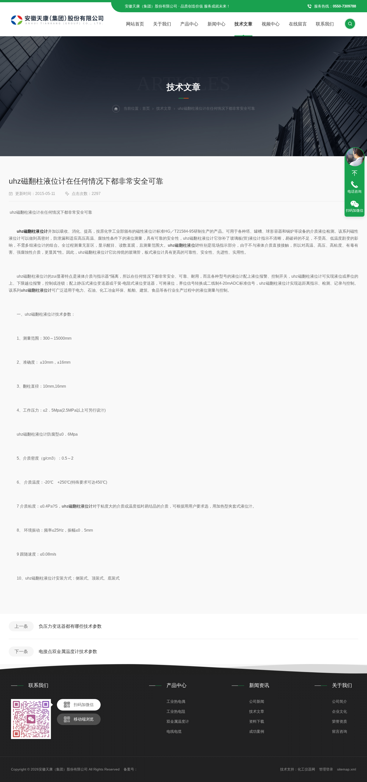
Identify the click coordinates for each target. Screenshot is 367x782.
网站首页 (135, 23)
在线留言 (298, 23)
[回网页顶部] (354, 173)
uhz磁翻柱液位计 (32, 231)
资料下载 (256, 721)
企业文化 (339, 711)
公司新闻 (256, 701)
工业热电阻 (176, 711)
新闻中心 (216, 23)
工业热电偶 (176, 701)
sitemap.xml (346, 769)
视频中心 (271, 23)
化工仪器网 (306, 769)
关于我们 (162, 23)
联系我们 (325, 23)
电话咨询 (355, 191)
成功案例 (256, 731)
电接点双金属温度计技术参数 (68, 651)
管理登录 (326, 769)
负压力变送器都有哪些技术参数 (70, 626)
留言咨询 (339, 731)
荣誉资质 (339, 721)
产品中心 (189, 23)
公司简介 (339, 701)
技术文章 (243, 23)
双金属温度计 (178, 721)
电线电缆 (174, 731)
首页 (146, 108)
